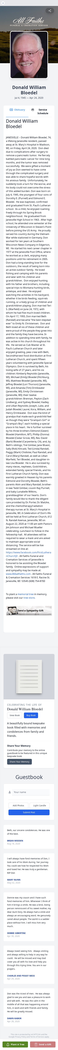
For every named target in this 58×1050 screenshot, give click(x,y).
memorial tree (26, 594)
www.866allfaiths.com (18, 574)
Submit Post (29, 812)
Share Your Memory (19, 761)
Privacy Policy (20, 1037)
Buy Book (31, 715)
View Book (15, 715)
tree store (29, 597)
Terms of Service (37, 1037)
